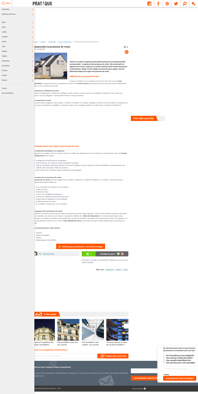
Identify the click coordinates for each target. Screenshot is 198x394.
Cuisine (4, 70)
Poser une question (116, 356)
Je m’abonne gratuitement (179, 378)
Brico (4, 22)
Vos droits (5, 66)
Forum (4, 88)
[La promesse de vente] (50, 66)
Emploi (4, 56)
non (122, 254)
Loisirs (4, 75)
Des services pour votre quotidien (180, 362)
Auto (3, 46)
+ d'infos (166, 375)
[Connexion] (194, 3)
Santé (4, 41)
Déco (4, 27)
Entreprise (6, 61)
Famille (4, 37)
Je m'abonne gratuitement (148, 378)
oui (118, 254)
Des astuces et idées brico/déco (179, 358)
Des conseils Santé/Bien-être (178, 360)
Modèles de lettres (9, 14)
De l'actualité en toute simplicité (180, 355)
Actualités (5, 9)
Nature (4, 80)
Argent (4, 51)
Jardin (4, 32)
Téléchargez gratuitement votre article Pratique (82, 246)
